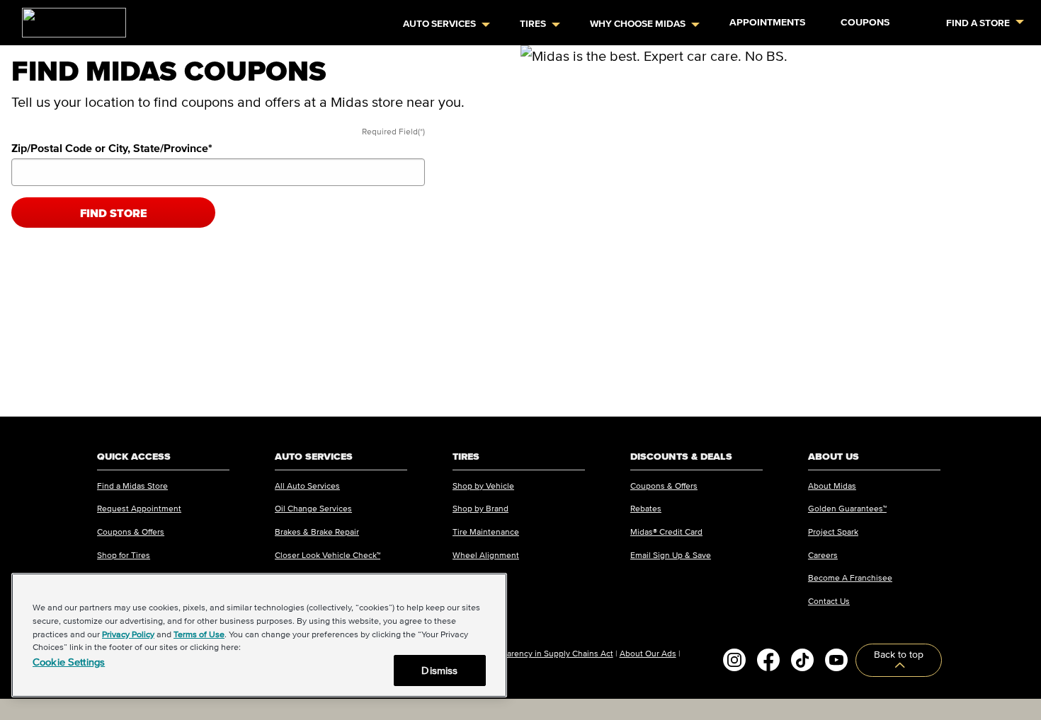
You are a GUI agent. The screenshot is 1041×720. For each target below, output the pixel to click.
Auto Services (439, 23)
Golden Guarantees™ (847, 508)
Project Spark (833, 531)
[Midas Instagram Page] (734, 660)
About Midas (832, 485)
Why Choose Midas (638, 23)
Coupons (865, 22)
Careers (823, 554)
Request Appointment (139, 508)
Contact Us (829, 600)
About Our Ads (648, 653)
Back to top (898, 654)
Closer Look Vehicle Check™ (327, 554)
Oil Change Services (313, 508)
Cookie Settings (69, 662)
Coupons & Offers (130, 531)
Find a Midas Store (132, 485)
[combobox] (218, 172)
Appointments (767, 22)
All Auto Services (307, 485)
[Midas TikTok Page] (802, 660)
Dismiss (439, 670)
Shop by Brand (480, 508)
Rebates (645, 508)
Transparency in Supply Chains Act (547, 653)
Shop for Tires (123, 554)
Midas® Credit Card (666, 531)
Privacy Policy (128, 634)
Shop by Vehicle (483, 485)
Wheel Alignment (486, 554)
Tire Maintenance (486, 531)
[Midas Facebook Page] (768, 660)
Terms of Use (199, 634)
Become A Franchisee (850, 577)
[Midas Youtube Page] (836, 660)
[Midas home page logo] (68, 18)
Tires (533, 23)
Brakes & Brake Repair (317, 531)
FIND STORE (113, 213)
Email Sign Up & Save (670, 554)
